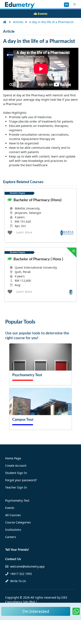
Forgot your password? (21, 480)
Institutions (13, 530)
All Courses (13, 515)
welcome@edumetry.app (27, 566)
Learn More (24, 232)
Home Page (13, 458)
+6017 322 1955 (20, 574)
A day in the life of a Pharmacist (51, 22)
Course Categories (18, 522)
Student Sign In (16, 473)
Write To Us (17, 581)
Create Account (15, 465)
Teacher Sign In (16, 487)
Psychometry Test (17, 500)
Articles (18, 22)
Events (9, 508)
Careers (10, 537)
